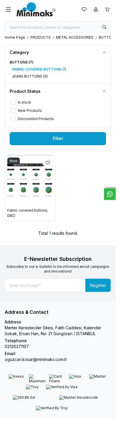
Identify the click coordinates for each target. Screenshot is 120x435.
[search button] (104, 27)
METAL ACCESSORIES (74, 37)
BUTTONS (108, 37)
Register (98, 285)
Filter (58, 138)
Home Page (15, 37)
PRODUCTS (40, 37)
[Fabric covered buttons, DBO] (30, 180)
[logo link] (45, 9)
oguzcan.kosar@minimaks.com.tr (36, 359)
